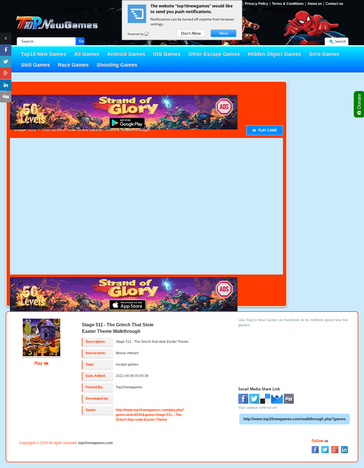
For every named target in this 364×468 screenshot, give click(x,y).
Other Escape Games (214, 54)
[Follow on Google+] (5, 73)
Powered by (136, 34)
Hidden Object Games (274, 54)
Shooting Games (117, 65)
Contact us (334, 4)
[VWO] (150, 34)
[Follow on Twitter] (5, 61)
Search (340, 41)
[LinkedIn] (344, 449)
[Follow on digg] (5, 96)
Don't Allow (191, 33)
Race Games (73, 65)
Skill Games (35, 65)
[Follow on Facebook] (5, 50)
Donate (359, 102)
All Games (86, 54)
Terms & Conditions (288, 4)
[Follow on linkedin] (5, 85)
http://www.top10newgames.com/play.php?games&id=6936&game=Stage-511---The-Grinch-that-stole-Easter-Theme (150, 415)
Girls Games (324, 54)
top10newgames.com (95, 443)
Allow (223, 33)
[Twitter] (325, 449)
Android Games (126, 54)
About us (314, 4)
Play (39, 363)
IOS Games (167, 54)
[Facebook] (315, 449)
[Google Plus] (334, 449)
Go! (81, 41)
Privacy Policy (256, 4)
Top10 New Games (43, 54)
